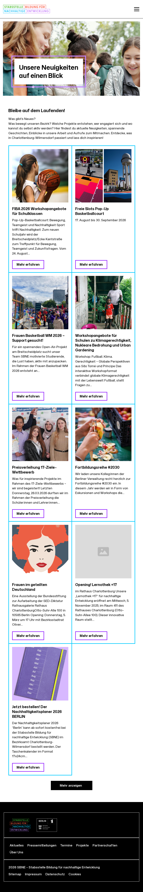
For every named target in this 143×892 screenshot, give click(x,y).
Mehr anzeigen (71, 785)
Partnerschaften (105, 845)
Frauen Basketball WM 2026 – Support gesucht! (38, 338)
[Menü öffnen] (137, 9)
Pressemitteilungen (41, 845)
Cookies (75, 874)
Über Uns (16, 852)
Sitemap (15, 874)
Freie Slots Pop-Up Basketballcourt (92, 211)
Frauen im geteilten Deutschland (29, 587)
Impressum (33, 874)
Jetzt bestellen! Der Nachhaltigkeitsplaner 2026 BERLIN (37, 711)
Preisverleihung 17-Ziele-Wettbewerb (34, 470)
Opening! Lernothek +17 (96, 584)
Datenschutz (55, 874)
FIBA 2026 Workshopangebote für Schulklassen (39, 211)
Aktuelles (17, 845)
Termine (66, 845)
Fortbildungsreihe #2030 (97, 467)
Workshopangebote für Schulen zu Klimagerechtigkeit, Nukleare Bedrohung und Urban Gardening (103, 342)
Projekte (82, 845)
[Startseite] (26, 9)
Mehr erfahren (28, 264)
